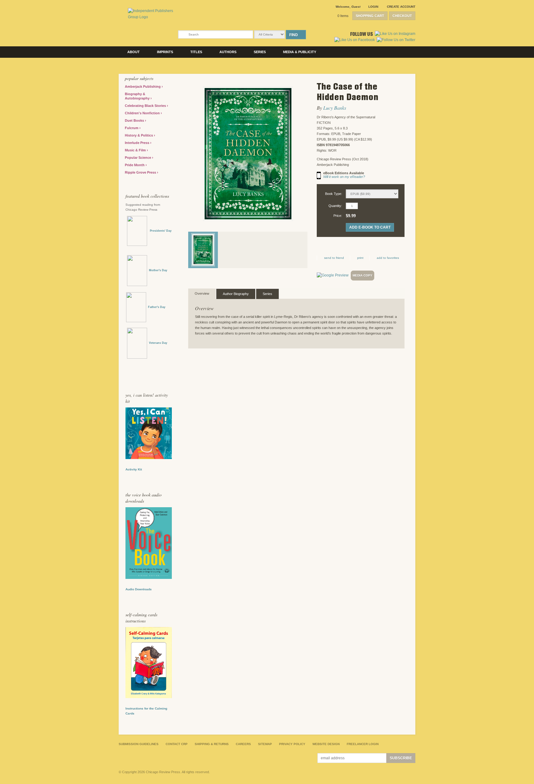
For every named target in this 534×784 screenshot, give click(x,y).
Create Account (401, 6)
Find (293, 35)
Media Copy (362, 275)
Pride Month (135, 165)
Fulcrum (132, 128)
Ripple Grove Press (141, 172)
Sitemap (265, 744)
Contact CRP (177, 744)
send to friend (334, 257)
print (360, 257)
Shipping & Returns (212, 744)
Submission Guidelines (139, 744)
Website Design (326, 744)
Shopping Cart (370, 16)
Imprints (165, 52)
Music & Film (136, 150)
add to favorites (388, 257)
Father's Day (156, 307)
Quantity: (335, 206)
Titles (196, 52)
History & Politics (139, 135)
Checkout (402, 16)
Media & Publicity (299, 52)
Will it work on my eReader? (344, 177)
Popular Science (138, 157)
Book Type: (333, 194)
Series (260, 52)
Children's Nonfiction (143, 113)
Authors (227, 52)
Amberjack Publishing (143, 86)
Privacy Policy (292, 744)
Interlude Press (137, 143)
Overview (202, 293)
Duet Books (135, 120)
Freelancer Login (363, 744)
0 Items (343, 16)
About (133, 52)
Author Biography (236, 294)
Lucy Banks (334, 107)
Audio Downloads (138, 589)
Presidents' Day (159, 230)
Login (373, 6)
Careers (243, 744)
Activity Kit (133, 469)
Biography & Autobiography (137, 96)
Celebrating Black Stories (146, 105)
